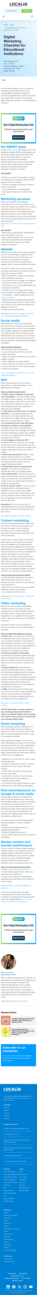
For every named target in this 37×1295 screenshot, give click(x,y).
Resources (22, 1182)
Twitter (19, 1286)
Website (12, 71)
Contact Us (26, 11)
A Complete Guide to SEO (12, 1134)
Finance (6, 1231)
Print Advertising (8, 1190)
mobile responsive (7, 297)
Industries (7, 1113)
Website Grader (24, 1190)
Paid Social (7, 1185)
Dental (6, 1220)
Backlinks (26, 486)
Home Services (8, 1239)
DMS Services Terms (17, 1276)
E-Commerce (8, 1223)
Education (7, 1226)
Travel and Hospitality (10, 1250)
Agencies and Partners (11, 1215)
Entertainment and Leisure (12, 1228)
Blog (12, 25)
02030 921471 (12, 11)
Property (6, 1242)
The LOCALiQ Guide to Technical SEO (15, 1161)
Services (6, 1110)
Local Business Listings (11, 1182)
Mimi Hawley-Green (20, 1001)
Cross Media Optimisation (11, 1174)
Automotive (7, 1218)
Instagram (25, 1286)
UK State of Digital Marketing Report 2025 (16, 1128)
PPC (5, 1187)
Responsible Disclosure (12, 1278)
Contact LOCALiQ (9, 1261)
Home (6, 25)
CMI (12, 531)
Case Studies (23, 1174)
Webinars (22, 1185)
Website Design (8, 1201)
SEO (13, 69)
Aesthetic (6, 1212)
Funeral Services (9, 1234)
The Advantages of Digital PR (12, 1155)
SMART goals (12, 150)
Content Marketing (11, 66)
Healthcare (7, 1237)
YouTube (31, 1286)
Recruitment (7, 1245)
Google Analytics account (18, 869)
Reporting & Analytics (10, 1193)
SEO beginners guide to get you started (16, 516)
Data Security (23, 1273)
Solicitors (6, 1247)
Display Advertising (9, 1179)
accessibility (13, 290)
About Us (6, 1107)
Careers (6, 1115)
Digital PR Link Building (10, 1177)
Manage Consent (17, 1280)
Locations (7, 1118)
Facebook (13, 1286)
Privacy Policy (12, 1273)
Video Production (9, 1198)
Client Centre (23, 1177)
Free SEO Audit (24, 1187)
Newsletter (22, 1179)
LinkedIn (8, 1286)
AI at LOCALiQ (26, 1278)
